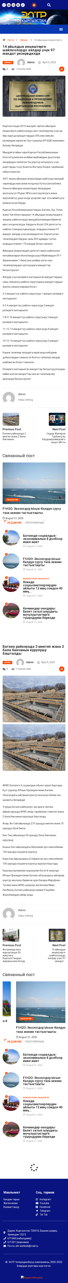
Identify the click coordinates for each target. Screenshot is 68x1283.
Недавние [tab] (14, 522)
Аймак (24, 40)
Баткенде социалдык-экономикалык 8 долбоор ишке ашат (42, 539)
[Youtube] (9, 5)
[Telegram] (18, 5)
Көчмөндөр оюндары (36, 605)
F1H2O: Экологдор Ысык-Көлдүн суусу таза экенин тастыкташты (42, 562)
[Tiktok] (23, 5)
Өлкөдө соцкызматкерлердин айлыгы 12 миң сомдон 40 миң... (42, 586)
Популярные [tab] (35, 522)
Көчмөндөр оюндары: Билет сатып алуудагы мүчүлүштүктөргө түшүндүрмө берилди (40, 613)
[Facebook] (13, 5)
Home (10, 40)
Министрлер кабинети (36, 579)
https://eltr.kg (25, 399)
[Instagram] (4, 5)
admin (31, 62)
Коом (7, 662)
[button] (61, 29)
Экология (28, 555)
